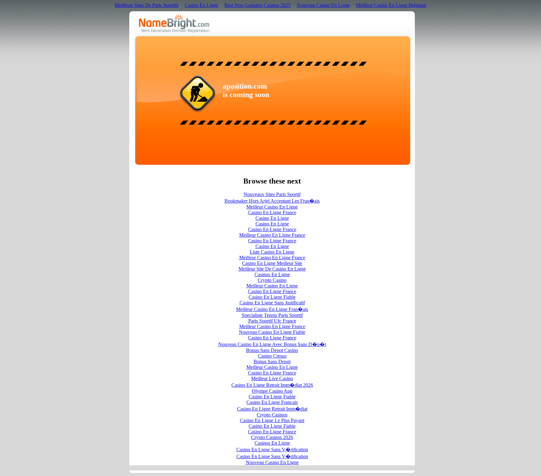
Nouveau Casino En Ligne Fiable (272, 332)
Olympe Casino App (272, 391)
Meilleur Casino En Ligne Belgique (391, 5)
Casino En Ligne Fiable (272, 297)
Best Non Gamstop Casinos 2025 (257, 5)
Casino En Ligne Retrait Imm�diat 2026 (272, 385)
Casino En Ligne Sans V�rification (272, 449)
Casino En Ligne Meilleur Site (272, 263)
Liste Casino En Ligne (272, 252)
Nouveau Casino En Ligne (323, 5)
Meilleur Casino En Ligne (272, 207)
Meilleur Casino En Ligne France (272, 235)
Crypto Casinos (272, 414)
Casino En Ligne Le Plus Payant (272, 420)
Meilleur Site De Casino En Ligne (272, 269)
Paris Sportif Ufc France (272, 320)
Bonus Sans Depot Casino (272, 350)
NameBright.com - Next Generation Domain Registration (174, 24)
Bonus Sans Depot (272, 361)
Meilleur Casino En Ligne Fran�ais (272, 309)
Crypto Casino (272, 280)
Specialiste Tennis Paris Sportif (272, 315)
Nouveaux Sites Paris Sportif (272, 194)
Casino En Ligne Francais (272, 402)
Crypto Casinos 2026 (272, 437)
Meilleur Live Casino (272, 378)
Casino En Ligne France (272, 212)
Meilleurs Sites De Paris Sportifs (146, 5)
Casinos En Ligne (272, 274)
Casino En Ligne (201, 5)
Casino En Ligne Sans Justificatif (272, 302)
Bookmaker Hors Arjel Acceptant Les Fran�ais (272, 201)
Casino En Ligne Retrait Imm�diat (272, 408)
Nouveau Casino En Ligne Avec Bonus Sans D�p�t (272, 344)
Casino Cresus (272, 356)
